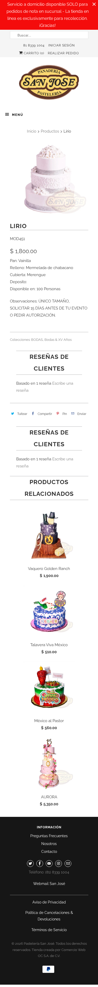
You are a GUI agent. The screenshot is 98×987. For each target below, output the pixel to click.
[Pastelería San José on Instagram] (58, 863)
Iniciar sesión (61, 45)
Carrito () (33, 53)
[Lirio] (49, 179)
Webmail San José (49, 884)
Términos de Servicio (49, 930)
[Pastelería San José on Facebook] (39, 863)
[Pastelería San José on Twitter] (30, 863)
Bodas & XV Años (58, 340)
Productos (50, 131)
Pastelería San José (39, 944)
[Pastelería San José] (49, 84)
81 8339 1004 (34, 45)
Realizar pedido (63, 53)
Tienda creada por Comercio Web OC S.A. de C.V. (58, 953)
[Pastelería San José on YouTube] (49, 863)
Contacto (49, 851)
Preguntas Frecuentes (49, 836)
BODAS (37, 340)
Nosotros (49, 844)
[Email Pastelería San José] (68, 863)
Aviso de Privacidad (49, 902)
